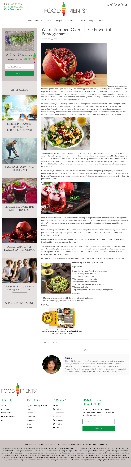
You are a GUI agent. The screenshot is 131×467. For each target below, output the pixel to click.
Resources (31, 420)
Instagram (60, 420)
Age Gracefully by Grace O (37, 405)
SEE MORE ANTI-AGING (19, 303)
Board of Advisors (8, 416)
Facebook (60, 413)
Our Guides (31, 416)
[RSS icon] (126, 4)
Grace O (56, 39)
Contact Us (60, 405)
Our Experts (5, 409)
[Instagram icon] (119, 4)
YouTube (59, 427)
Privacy (104, 444)
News (29, 409)
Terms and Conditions (91, 444)
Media (29, 427)
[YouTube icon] (122, 4)
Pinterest (59, 416)
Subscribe (60, 409)
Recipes (30, 413)
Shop (29, 424)
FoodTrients (6, 413)
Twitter (59, 424)
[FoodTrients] (65, 9)
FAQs (3, 420)
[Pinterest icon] (115, 4)
